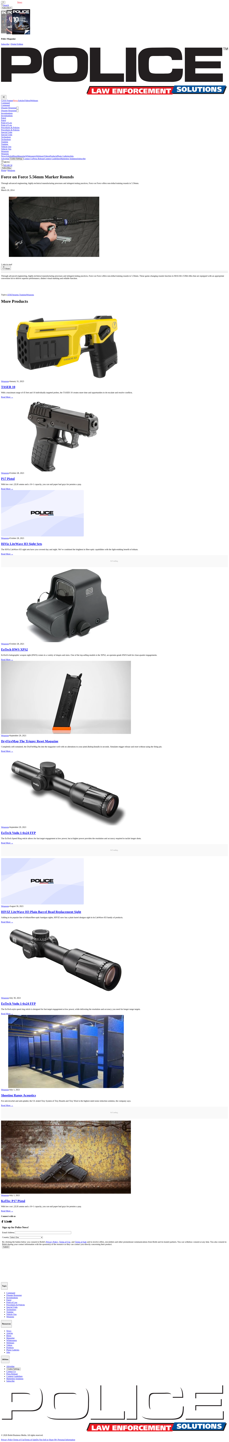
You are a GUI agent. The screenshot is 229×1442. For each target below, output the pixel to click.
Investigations (7, 113)
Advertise (5, 159)
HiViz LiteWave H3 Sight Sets (21, 544)
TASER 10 (8, 387)
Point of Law (6, 123)
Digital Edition (17, 44)
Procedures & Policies (10, 127)
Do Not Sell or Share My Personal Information (55, 1440)
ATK (9, 295)
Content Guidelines (52, 159)
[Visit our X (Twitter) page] (5, 1222)
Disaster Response (8, 108)
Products (53, 156)
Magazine (21, 156)
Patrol (3, 118)
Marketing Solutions (68, 159)
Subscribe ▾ (6, 8)
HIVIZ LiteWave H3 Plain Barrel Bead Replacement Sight (41, 912)
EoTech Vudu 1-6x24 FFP (18, 833)
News (19, 2)
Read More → (7, 397)
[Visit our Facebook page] (2, 1222)
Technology (6, 137)
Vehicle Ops (6, 146)
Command (5, 103)
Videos (31, 2)
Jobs (72, 156)
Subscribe (5, 44)
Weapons (5, 151)
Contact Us (28, 159)
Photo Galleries (63, 156)
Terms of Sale (30, 1440)
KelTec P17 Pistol (13, 1201)
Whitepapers (31, 156)
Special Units (6, 132)
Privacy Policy (7, 1440)
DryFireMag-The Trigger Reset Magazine (29, 741)
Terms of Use (19, 1440)
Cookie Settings (16, 159)
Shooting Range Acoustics (18, 1095)
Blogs (14, 156)
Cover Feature (11, 2)
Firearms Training (18, 295)
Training (4, 142)
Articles (25, 2)
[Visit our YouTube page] (10, 1222)
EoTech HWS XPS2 (14, 649)
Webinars (38, 2)
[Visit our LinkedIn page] (7, 1222)
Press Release (38, 159)
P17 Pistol (8, 478)
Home (3, 170)
